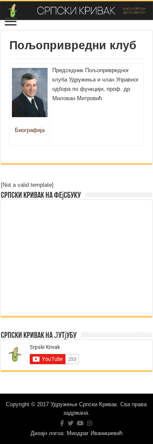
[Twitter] (70, 423)
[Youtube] (80, 423)
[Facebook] (62, 423)
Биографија (30, 130)
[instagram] (89, 423)
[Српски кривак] (76, 10)
